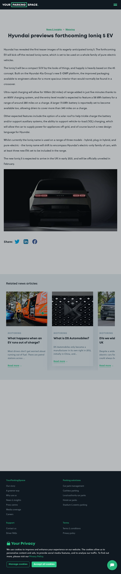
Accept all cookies (44, 564)
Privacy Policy (36, 556)
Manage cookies (18, 564)
